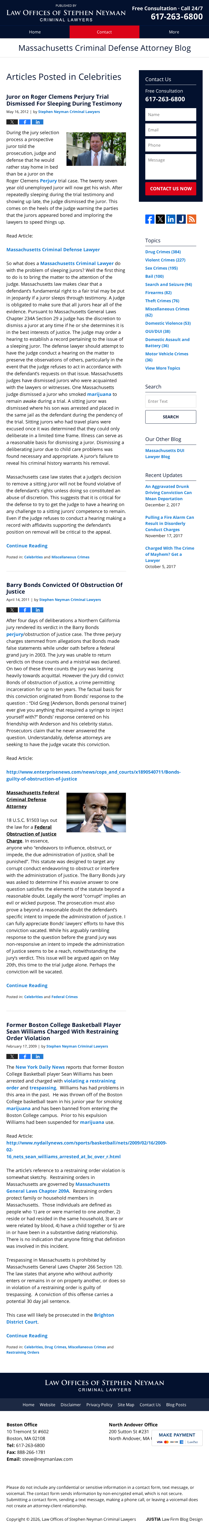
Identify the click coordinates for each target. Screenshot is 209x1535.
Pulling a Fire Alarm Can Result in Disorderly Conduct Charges (169, 523)
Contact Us (150, 1404)
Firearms (158, 292)
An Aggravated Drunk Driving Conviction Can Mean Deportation (168, 492)
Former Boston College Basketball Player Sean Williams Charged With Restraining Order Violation (63, 1031)
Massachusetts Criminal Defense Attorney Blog (66, 12)
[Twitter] (160, 219)
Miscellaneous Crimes (70, 557)
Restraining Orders (22, 1352)
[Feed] (191, 219)
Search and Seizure (168, 284)
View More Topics (162, 368)
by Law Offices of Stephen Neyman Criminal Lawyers (167, 13)
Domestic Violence (168, 323)
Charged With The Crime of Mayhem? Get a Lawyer (169, 554)
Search (171, 417)
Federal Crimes (64, 996)
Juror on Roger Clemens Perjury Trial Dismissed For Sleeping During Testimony (64, 100)
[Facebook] (149, 219)
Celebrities (33, 557)
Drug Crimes (55, 1346)
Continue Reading (26, 546)
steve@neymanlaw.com (47, 1459)
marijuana (100, 394)
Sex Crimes (161, 268)
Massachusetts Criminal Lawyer (77, 263)
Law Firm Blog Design (174, 1519)
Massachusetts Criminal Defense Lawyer (53, 249)
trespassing (43, 1088)
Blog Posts (176, 1404)
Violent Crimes (165, 260)
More (174, 32)
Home (35, 32)
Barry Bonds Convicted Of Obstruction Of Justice (64, 588)
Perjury (48, 181)
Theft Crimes (162, 301)
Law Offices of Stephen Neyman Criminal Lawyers (89, 1519)
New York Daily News (41, 1067)
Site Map (126, 1404)
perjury (14, 634)
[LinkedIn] (170, 219)
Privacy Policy (99, 1404)
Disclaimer (71, 1404)
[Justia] (181, 219)
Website (47, 1404)
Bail (154, 276)
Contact (104, 32)
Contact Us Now (171, 188)
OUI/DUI (157, 331)
